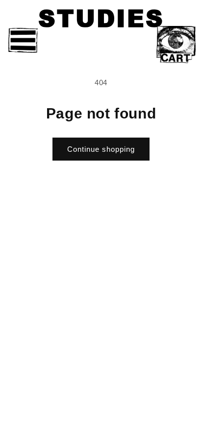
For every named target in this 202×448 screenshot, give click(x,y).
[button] (23, 40)
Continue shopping (101, 149)
